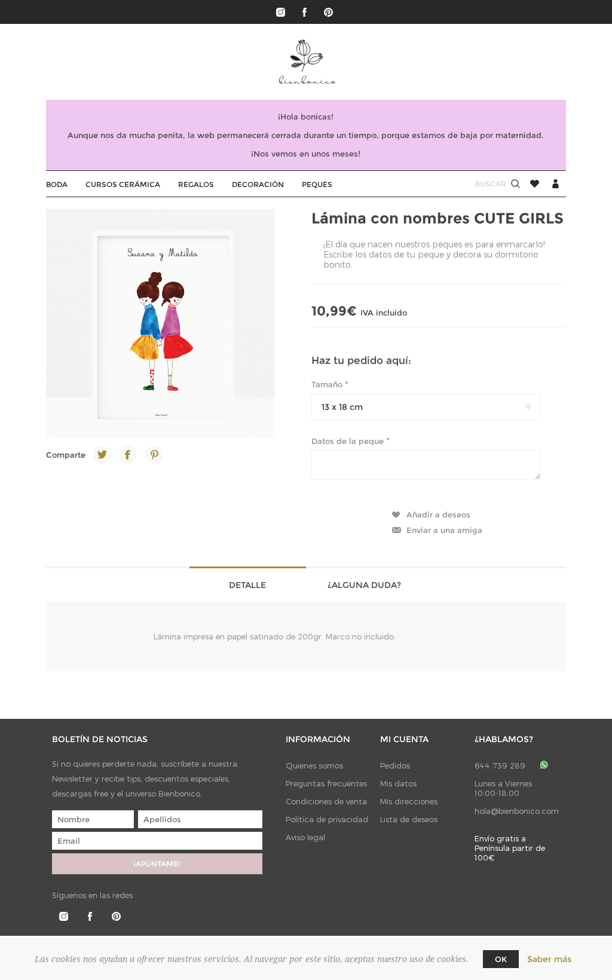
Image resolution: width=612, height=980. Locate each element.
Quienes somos (314, 765)
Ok (501, 959)
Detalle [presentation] (247, 585)
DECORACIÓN (258, 184)
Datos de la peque (348, 440)
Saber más (549, 959)
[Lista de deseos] (534, 184)
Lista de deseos (408, 819)
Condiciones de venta (326, 801)
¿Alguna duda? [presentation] (364, 585)
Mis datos (398, 783)
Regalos (196, 184)
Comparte (65, 455)
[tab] (247, 584)
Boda (57, 184)
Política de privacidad (327, 819)
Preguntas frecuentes (326, 783)
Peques (317, 184)
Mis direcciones (408, 801)
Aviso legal (305, 837)
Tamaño (328, 384)
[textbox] (479, 184)
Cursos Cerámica (122, 184)
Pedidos (395, 765)
